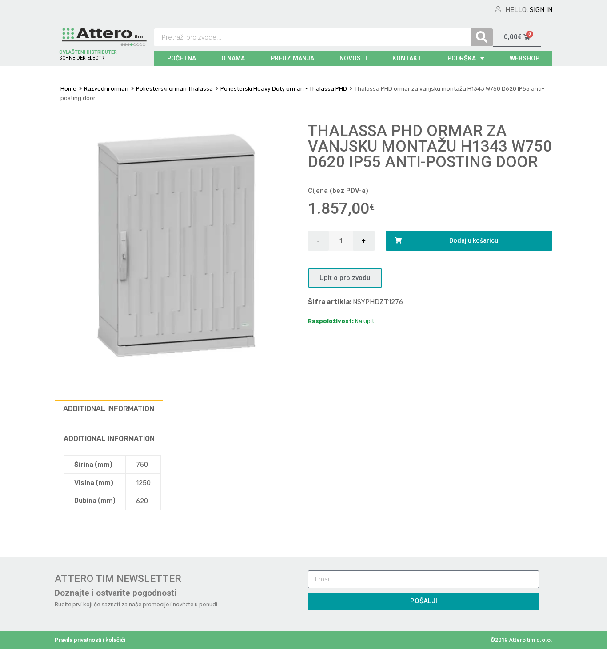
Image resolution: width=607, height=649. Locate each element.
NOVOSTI (353, 58)
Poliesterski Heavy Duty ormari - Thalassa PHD (283, 88)
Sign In (541, 10)
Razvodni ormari (106, 88)
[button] (345, 278)
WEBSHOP (524, 58)
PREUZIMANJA (292, 58)
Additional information (108, 409)
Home (68, 88)
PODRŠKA (461, 58)
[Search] (482, 37)
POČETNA (181, 58)
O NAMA (233, 58)
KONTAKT (407, 58)
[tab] (109, 412)
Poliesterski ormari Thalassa (174, 88)
